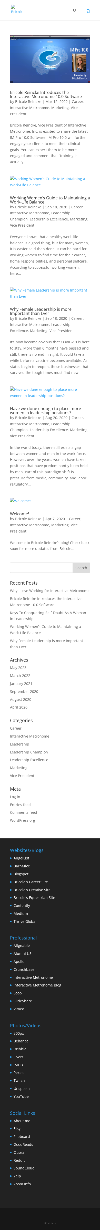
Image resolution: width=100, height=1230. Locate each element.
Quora (19, 1152)
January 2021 (21, 683)
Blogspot (21, 873)
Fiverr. (19, 1056)
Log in (15, 796)
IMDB (18, 1064)
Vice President (22, 225)
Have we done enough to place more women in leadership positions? (45, 410)
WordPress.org (22, 820)
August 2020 (20, 699)
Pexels (19, 1072)
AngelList (21, 858)
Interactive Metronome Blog (37, 985)
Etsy (17, 1128)
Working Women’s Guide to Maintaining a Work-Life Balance (50, 200)
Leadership (19, 744)
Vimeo (19, 1008)
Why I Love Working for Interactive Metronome (49, 590)
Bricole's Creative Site (32, 889)
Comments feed (23, 812)
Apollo (19, 961)
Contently (22, 905)
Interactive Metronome (29, 107)
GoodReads (23, 1144)
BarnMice (22, 866)
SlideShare (23, 1001)
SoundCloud (24, 1168)
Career (77, 101)
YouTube (21, 1096)
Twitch (19, 1080)
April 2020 (18, 707)
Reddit (19, 1160)
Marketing (60, 107)
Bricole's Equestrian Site (34, 897)
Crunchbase (24, 969)
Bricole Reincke (28, 101)
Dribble (20, 1049)
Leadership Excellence (49, 219)
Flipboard (22, 1136)
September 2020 (24, 691)
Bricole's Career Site (31, 881)
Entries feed (20, 804)
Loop (18, 993)
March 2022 (20, 675)
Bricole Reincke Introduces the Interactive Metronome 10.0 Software (46, 94)
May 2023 (18, 667)
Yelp (17, 1176)
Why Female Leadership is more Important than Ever (41, 311)
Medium (21, 913)
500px (19, 1033)
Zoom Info (22, 1183)
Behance (21, 1041)
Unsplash (22, 1088)
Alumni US (23, 953)
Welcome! (19, 514)
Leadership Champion (29, 752)
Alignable (22, 945)
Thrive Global (25, 921)
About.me (22, 1120)
